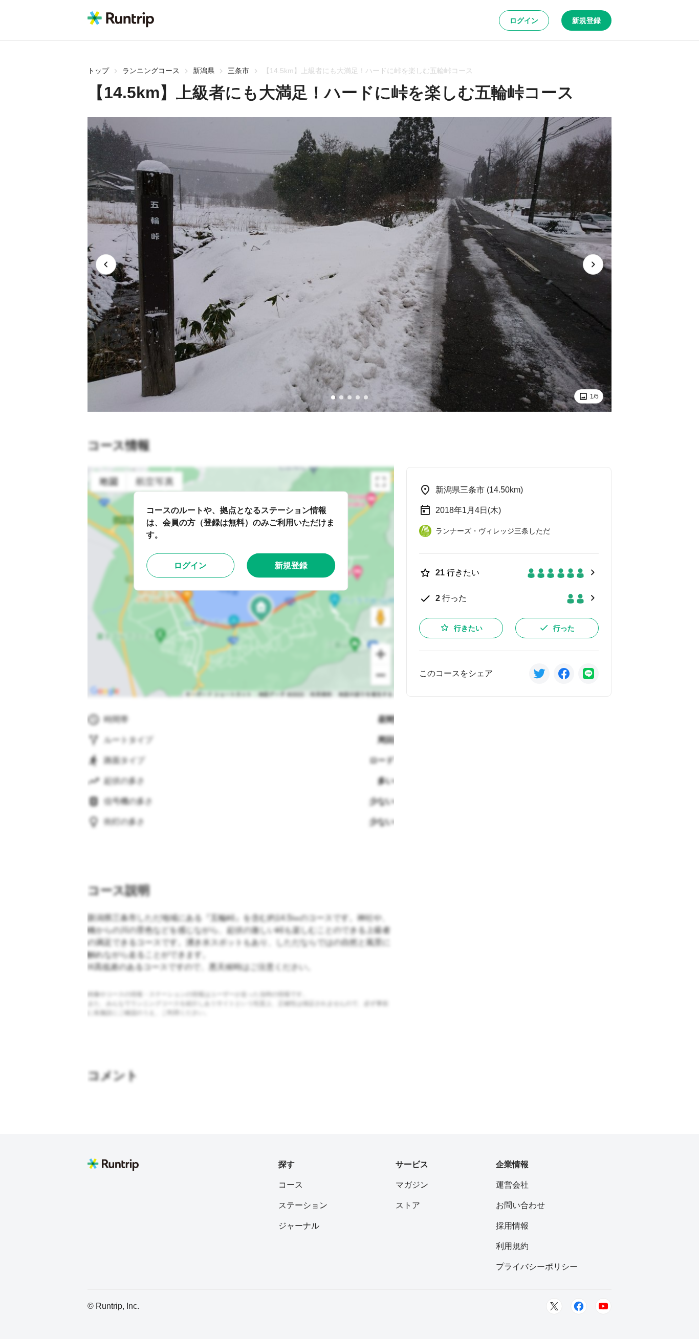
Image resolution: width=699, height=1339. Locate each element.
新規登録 (586, 20)
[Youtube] (603, 1306)
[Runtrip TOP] (121, 20)
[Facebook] (579, 1306)
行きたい (468, 628)
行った (564, 628)
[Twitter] (554, 1306)
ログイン (524, 20)
